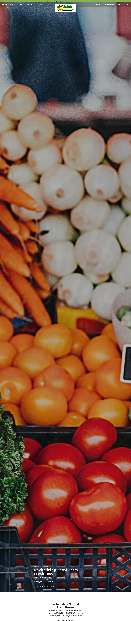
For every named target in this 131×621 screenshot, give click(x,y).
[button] (119, 4)
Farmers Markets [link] (110, 4)
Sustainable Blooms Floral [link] (17, 4)
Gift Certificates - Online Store (45, 586)
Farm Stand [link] (30, 4)
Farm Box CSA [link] (41, 4)
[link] (65, 4)
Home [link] (5, 4)
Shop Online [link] (98, 4)
